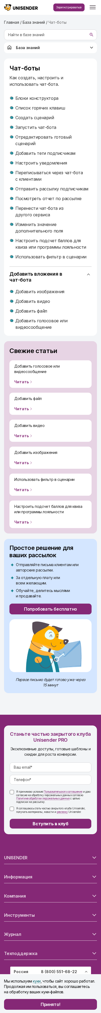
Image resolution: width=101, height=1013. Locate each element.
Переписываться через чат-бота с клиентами (49, 176)
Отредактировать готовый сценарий (43, 140)
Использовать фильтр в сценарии (50, 256)
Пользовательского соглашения (63, 791)
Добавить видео (32, 301)
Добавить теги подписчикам (45, 153)
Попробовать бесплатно (50, 609)
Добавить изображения (39, 291)
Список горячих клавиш (40, 108)
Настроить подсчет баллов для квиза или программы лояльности (50, 244)
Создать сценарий (34, 117)
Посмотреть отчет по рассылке (48, 198)
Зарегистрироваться (69, 7)
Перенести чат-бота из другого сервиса (39, 211)
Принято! (50, 1004)
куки (36, 981)
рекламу (62, 811)
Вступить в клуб (50, 823)
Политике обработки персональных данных (43, 798)
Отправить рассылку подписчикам (51, 188)
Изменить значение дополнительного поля (39, 228)
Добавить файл (31, 311)
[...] (92, 8)
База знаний (28, 47)
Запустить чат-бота (35, 127)
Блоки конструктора (36, 98)
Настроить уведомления (41, 163)
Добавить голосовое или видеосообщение (41, 324)
